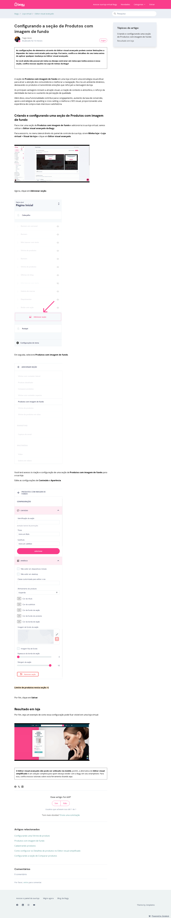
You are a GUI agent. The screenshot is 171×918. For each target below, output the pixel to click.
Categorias (139, 4)
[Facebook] (15, 787)
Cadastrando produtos (25, 845)
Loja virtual (26, 13)
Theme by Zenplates (146, 904)
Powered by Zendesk (160, 916)
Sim (56, 803)
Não (65, 803)
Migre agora (48, 898)
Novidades (125, 4)
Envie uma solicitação (70, 815)
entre (26, 882)
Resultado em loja (125, 40)
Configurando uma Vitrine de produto (32, 835)
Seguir (103, 40)
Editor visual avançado (44, 13)
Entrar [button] (152, 4)
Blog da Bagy (63, 898)
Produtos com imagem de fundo (29, 840)
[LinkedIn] (22, 787)
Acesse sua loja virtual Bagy (105, 4)
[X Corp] (19, 787)
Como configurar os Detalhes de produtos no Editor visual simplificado (47, 850)
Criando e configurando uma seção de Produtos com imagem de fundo (134, 35)
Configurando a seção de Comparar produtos (35, 855)
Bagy (16, 13)
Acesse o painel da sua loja (27, 898)
